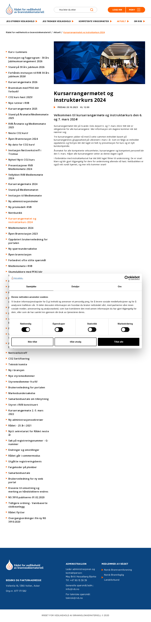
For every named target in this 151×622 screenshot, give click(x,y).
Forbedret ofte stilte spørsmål (27, 260)
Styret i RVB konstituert (23, 404)
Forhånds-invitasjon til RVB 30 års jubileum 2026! (28, 74)
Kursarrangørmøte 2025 (22, 108)
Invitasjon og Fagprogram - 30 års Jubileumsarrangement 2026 (28, 59)
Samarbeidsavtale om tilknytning (28, 399)
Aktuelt (121, 21)
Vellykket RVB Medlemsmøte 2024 (25, 176)
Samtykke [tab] (31, 286)
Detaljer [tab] (76, 286)
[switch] (59, 329)
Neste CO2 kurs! (18, 133)
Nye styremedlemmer (21, 376)
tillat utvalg (75, 341)
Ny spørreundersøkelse (22, 248)
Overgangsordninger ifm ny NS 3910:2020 (27, 520)
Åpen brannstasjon (20, 254)
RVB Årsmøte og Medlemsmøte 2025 (27, 125)
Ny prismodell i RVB (20, 207)
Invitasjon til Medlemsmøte (25, 195)
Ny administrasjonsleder (23, 201)
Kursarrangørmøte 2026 (22, 82)
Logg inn (117, 10)
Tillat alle (118, 341)
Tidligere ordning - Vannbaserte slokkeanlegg (28, 504)
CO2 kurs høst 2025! (20, 97)
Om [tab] (120, 286)
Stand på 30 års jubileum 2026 (26, 67)
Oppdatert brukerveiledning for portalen (28, 241)
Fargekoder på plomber (22, 467)
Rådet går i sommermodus (24, 455)
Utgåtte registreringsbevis (25, 461)
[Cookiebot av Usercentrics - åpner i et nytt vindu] (127, 278)
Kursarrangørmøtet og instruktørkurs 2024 (22, 220)
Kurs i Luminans (17, 52)
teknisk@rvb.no (74, 598)
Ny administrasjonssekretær (25, 419)
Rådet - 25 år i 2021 (20, 425)
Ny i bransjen (16, 370)
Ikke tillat (32, 341)
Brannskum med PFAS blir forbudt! (23, 89)
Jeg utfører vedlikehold (20, 21)
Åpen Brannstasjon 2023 (23, 233)
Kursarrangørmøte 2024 (22, 184)
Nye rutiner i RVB (18, 103)
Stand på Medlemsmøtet (23, 189)
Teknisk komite (17, 364)
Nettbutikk (15, 212)
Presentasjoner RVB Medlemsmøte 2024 (20, 167)
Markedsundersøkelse (21, 393)
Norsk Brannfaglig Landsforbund (114, 577)
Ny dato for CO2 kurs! (21, 144)
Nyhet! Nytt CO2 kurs (21, 159)
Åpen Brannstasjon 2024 (23, 138)
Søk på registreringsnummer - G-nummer (28, 442)
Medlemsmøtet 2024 (20, 228)
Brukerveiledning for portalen (26, 387)
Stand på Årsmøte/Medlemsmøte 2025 (28, 116)
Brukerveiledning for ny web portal (25, 480)
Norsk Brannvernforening (118, 569)
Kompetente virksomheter (94, 21)
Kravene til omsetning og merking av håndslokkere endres (28, 489)
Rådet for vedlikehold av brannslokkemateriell (28, 32)
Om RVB (138, 21)
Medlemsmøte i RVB (20, 266)
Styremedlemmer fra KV (23, 381)
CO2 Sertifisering (18, 358)
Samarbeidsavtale (19, 473)
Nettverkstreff (17, 353)
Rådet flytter (16, 512)
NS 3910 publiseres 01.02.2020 (26, 497)
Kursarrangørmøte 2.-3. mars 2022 (26, 412)
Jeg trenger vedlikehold (56, 21)
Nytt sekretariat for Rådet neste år (28, 433)
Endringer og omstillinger (23, 450)
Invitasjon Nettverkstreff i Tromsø (24, 152)
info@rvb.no (72, 589)
